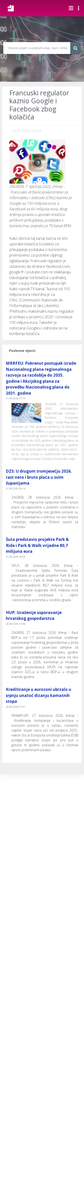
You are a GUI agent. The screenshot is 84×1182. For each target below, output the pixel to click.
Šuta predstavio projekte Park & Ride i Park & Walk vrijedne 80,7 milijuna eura (37, 545)
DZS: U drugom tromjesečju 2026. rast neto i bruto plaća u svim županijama (39, 477)
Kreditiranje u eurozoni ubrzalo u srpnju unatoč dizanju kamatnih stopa (38, 695)
